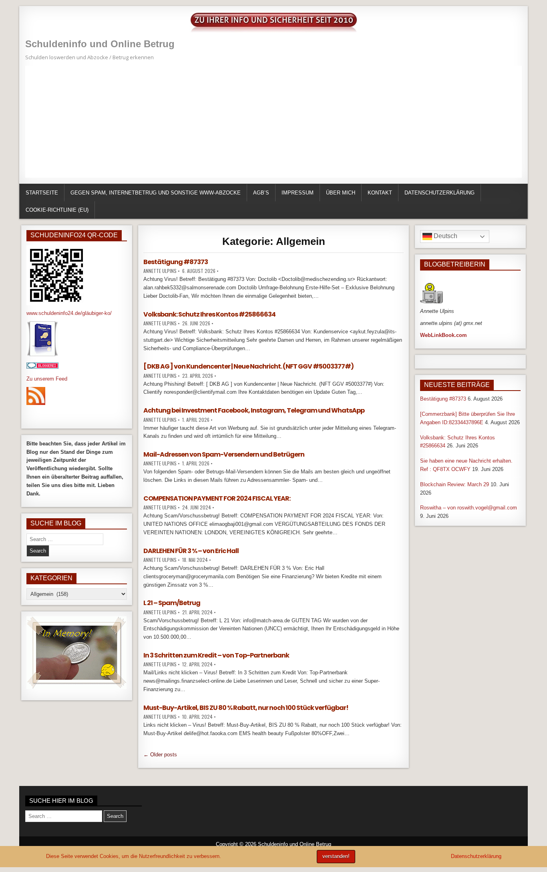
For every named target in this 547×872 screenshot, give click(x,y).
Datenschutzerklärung (439, 193)
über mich (340, 193)
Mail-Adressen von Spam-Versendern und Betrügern (223, 454)
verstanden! (336, 856)
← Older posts (160, 755)
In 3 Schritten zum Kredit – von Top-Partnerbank (216, 655)
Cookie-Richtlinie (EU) (57, 210)
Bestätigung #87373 (175, 262)
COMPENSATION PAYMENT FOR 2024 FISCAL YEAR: (216, 498)
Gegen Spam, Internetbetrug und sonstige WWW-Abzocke (155, 193)
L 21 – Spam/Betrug (171, 602)
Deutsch (444, 236)
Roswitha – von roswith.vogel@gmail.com (468, 508)
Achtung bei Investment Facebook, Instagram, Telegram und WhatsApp (253, 410)
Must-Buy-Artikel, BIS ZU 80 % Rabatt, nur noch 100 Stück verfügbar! (245, 707)
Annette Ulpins (160, 270)
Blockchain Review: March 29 (454, 484)
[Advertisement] (265, 122)
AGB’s (261, 193)
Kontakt (380, 193)
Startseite (42, 193)
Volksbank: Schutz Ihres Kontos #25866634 (209, 314)
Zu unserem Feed (46, 379)
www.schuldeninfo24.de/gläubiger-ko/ (69, 313)
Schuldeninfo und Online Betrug (100, 43)
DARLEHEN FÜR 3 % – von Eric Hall (191, 550)
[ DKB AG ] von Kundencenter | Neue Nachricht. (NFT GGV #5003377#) (248, 366)
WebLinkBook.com (443, 335)
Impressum (298, 193)
